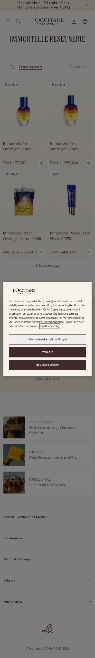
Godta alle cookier (47, 365)
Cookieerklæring (49, 326)
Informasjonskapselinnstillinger (47, 339)
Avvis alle (47, 352)
